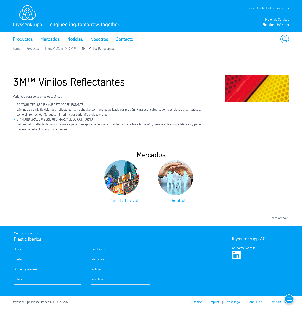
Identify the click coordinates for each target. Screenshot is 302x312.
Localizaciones (279, 8)
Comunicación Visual (124, 201)
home (17, 48)
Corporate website (244, 248)
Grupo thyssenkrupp (27, 269)
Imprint (214, 302)
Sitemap (196, 302)
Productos (23, 39)
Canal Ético (255, 302)
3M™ (72, 48)
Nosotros (99, 39)
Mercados (50, 39)
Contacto (263, 8)
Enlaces (19, 279)
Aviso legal (233, 302)
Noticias (75, 39)
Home (251, 8)
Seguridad (178, 201)
